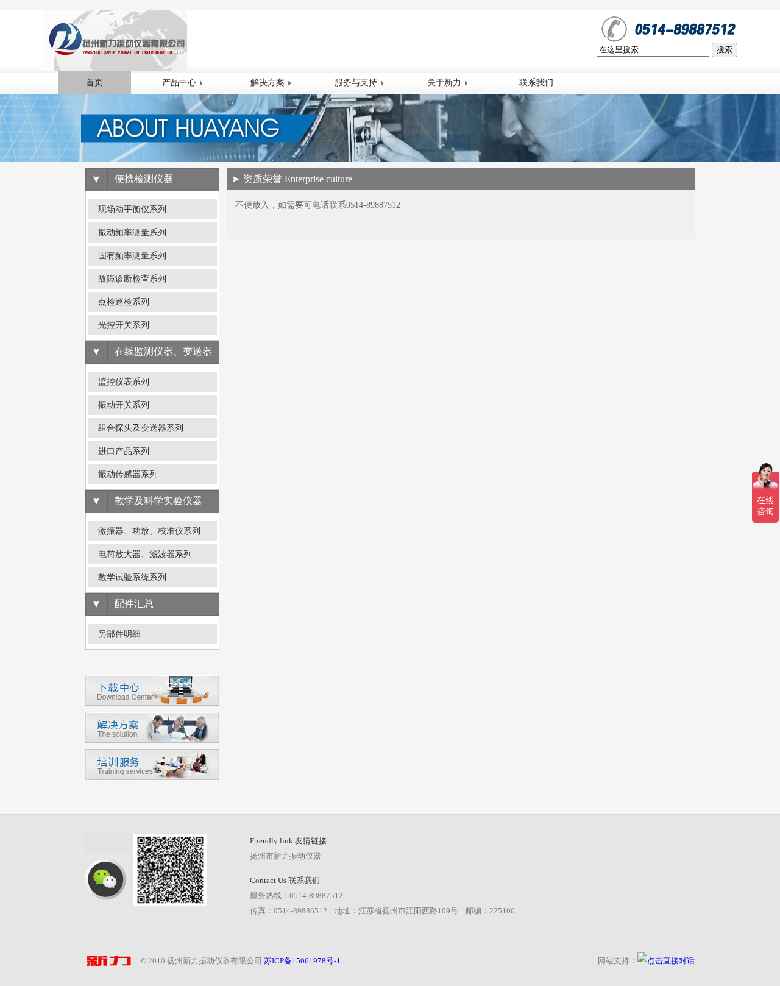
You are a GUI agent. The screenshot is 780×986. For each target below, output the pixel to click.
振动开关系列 (123, 405)
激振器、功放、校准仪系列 (149, 531)
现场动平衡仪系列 (132, 209)
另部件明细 (119, 634)
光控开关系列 (123, 325)
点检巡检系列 (123, 302)
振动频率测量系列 (132, 232)
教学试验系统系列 (132, 577)
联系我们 (536, 82)
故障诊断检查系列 (132, 278)
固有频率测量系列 (132, 255)
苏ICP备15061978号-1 (302, 960)
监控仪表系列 (123, 381)
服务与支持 (356, 82)
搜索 (724, 49)
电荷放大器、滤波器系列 (145, 554)
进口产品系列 (123, 451)
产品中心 (179, 82)
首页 (94, 82)
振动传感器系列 (128, 474)
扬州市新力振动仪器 (285, 855)
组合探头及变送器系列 (140, 428)
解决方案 (267, 82)
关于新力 (444, 82)
